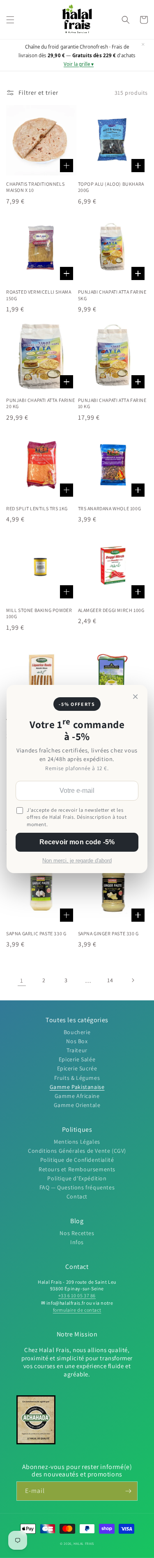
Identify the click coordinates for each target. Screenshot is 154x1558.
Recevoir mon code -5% (77, 842)
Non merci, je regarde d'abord (77, 861)
